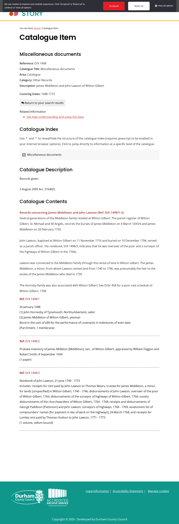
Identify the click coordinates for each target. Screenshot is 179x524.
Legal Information (97, 491)
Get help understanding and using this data (55, 117)
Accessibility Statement (128, 491)
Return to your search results (44, 103)
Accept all (114, 6)
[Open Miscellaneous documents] (24, 155)
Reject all (138, 6)
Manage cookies (158, 491)
